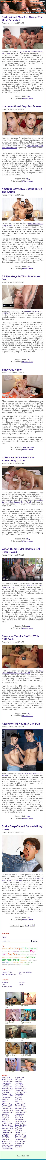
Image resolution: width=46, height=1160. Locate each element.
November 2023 (7, 1096)
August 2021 (6, 1134)
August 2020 (19, 1077)
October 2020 (6, 1147)
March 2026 (6, 1077)
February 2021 (7, 1141)
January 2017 (19, 1134)
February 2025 (7, 1087)
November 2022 (7, 1110)
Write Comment (27, 98)
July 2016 (18, 1145)
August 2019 (19, 1094)
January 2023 (6, 1107)
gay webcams (31, 954)
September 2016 (20, 1141)
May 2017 (18, 1129)
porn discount (7, 962)
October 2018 (19, 1110)
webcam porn (18, 962)
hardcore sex (13, 959)
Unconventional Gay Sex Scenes (22, 106)
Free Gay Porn (7, 972)
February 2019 (20, 1103)
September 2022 (7, 1112)
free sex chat (6, 951)
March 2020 (19, 1085)
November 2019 (20, 1088)
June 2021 (5, 1138)
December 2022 (7, 1108)
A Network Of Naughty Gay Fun (21, 723)
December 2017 (20, 1121)
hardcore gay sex (19, 957)
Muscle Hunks (32, 960)
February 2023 (7, 1105)
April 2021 (5, 1139)
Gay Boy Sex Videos (9, 974)
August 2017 (19, 1127)
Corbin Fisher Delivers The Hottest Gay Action (18, 459)
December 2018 (20, 1107)
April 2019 (18, 1099)
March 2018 (19, 1118)
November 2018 (20, 1108)
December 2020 (7, 1145)
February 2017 (20, 1132)
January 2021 (6, 1143)
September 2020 (7, 1149)
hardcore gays (7, 957)
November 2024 (7, 1088)
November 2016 (20, 1138)
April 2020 (18, 1083)
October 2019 (19, 1090)
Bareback (5, 982)
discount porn (16, 948)
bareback (5, 948)
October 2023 (6, 1098)
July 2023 (5, 1099)
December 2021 (7, 1127)
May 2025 (5, 1085)
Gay (28, 96)
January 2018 (19, 1119)
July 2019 (18, 1096)
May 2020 (18, 1081)
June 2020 (18, 1079)
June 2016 (18, 1147)
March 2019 (19, 1101)
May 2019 (18, 1098)
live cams (24, 960)
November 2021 (7, 1129)
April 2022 (5, 1119)
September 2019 (20, 1092)
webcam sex (28, 962)
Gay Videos (21, 954)
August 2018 (19, 1114)
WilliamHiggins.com (8, 964)
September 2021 (7, 1132)
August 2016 (19, 1143)
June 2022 (5, 1116)
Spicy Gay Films (12, 369)
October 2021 (6, 1130)
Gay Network (25, 951)
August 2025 (6, 1083)
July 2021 (5, 1136)
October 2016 (19, 1139)
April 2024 (5, 1092)
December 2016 (20, 1136)
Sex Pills (21, 982)
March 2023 (6, 1103)
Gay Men (15, 951)
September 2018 (20, 1112)
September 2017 (20, 1125)
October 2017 (19, 1123)
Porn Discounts (28, 447)
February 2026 (7, 1079)
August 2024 (6, 1090)
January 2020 (19, 1087)
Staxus (21, 985)
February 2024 (7, 1094)
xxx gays (17, 964)
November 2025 (7, 1081)
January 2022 (6, 1125)
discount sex (31, 948)
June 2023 (5, 1101)
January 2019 (19, 1105)
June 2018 (18, 1116)
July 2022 (5, 1114)
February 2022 (7, 1123)
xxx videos (25, 965)
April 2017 (18, 1130)
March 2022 (6, 1121)
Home (4, 937)
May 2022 (5, 1118)
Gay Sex (12, 954)
